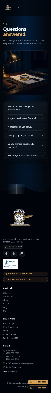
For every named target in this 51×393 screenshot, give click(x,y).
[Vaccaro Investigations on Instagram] (22, 254)
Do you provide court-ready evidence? (21, 145)
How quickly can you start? (20, 135)
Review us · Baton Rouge (20, 274)
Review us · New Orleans (20, 279)
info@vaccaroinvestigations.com (20, 363)
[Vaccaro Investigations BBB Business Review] (10, 264)
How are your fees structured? (22, 155)
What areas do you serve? (20, 126)
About (5, 300)
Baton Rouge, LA (13, 367)
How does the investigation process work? (21, 108)
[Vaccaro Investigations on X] (14, 254)
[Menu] (18, 8)
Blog (5, 307)
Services (6, 293)
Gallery (6, 303)
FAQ (5, 311)
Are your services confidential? (22, 118)
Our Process (8, 296)
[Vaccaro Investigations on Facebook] (6, 254)
